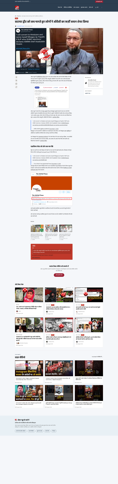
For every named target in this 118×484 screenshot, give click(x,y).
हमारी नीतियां (31, 431)
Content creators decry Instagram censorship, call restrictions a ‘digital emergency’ (58, 379)
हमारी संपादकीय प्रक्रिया (21, 431)
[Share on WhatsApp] (16, 83)
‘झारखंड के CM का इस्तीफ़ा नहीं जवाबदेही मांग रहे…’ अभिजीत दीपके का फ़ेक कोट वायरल (58, 308)
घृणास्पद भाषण (84, 7)
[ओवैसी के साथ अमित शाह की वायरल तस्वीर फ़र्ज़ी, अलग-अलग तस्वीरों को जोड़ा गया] (51, 228)
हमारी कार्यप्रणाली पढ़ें (36, 257)
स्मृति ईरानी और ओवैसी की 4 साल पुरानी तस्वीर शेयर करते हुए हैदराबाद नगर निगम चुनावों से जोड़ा (37, 236)
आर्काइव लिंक (56, 117)
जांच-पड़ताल (76, 7)
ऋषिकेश (68, 131)
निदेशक (53, 431)
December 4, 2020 (53, 129)
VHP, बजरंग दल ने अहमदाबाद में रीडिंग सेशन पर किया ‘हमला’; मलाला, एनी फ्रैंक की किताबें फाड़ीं (29, 308)
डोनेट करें (91, 7)
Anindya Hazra (51, 311)
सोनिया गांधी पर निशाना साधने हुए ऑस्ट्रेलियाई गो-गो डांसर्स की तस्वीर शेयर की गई (58, 338)
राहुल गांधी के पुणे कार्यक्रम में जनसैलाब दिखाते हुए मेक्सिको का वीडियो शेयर (89, 379)
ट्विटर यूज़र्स (44, 111)
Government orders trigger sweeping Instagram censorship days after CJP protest (27, 379)
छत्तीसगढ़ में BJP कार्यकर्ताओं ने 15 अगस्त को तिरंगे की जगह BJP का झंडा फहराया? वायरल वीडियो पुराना (89, 403)
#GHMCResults (65, 123)
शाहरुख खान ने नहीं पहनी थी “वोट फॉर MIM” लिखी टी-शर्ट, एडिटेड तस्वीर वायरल (65, 236)
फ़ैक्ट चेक (60, 7)
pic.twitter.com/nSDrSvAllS (39, 125)
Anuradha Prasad (20, 26)
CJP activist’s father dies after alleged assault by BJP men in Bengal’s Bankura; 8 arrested (28, 403)
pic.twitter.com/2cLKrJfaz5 (60, 125)
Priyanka (26, 343)
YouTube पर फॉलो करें (97, 357)
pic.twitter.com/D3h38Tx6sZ (40, 160)
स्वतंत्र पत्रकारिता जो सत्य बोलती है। (22, 1)
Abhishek (21, 343)
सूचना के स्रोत (39, 431)
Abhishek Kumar (81, 311)
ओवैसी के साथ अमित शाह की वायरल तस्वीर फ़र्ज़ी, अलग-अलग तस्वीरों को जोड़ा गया (51, 236)
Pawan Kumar (81, 341)
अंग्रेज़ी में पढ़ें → (88, 93)
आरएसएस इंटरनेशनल (43, 137)
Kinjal (20, 311)
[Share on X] (16, 80)
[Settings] (102, 7)
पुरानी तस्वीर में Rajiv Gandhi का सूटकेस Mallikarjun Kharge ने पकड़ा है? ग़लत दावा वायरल (59, 403)
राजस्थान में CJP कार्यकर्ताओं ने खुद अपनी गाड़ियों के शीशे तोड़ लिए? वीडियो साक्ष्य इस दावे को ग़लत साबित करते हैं (29, 338)
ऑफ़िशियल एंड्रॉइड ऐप (42, 77)
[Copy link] (16, 87)
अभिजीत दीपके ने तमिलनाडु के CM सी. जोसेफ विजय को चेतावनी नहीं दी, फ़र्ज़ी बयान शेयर (88, 338)
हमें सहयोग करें (99, 1)
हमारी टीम (47, 431)
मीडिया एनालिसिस (68, 7)
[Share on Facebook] (16, 77)
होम (15, 16)
